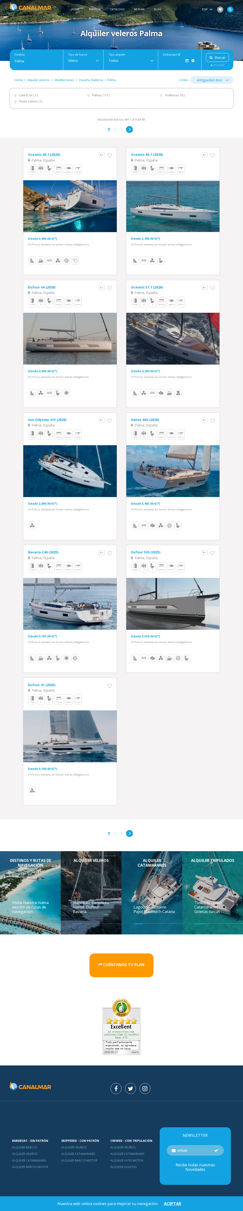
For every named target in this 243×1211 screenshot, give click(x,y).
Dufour (93, 907)
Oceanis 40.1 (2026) (147, 154)
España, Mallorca (91, 80)
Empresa (95, 9)
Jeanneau (82, 902)
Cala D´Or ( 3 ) (28, 95)
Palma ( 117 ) (100, 95)
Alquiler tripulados (212, 860)
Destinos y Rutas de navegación (30, 863)
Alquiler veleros (38, 80)
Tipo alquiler (117, 54)
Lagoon (141, 907)
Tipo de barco (77, 54)
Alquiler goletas (123, 1167)
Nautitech (153, 911)
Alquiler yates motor (126, 1160)
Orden (183, 80)
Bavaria (80, 911)
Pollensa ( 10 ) (175, 95)
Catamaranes (206, 907)
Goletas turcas (207, 911)
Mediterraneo (64, 80)
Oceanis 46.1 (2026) (44, 154)
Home (75, 9)
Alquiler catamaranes (152, 863)
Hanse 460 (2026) (145, 419)
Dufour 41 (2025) (42, 685)
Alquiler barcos (24, 1147)
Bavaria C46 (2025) (43, 552)
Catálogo (117, 9)
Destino (19, 54)
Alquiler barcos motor (30, 1167)
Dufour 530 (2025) (145, 552)
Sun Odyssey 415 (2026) (47, 419)
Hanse (79, 907)
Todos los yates (208, 902)
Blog (158, 9)
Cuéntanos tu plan (124, 964)
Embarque (170, 54)
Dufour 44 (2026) (42, 287)
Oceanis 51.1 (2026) (147, 287)
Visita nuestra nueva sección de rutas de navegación (30, 907)
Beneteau (101, 902)
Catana (168, 911)
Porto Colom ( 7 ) (30, 101)
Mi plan (139, 9)
